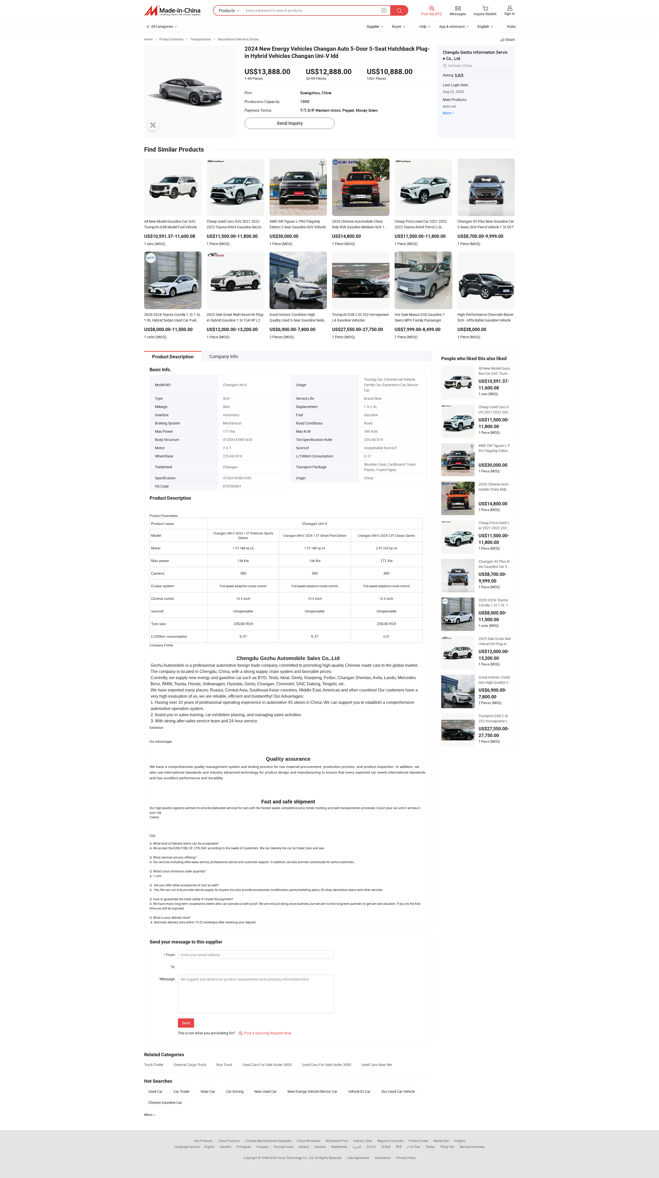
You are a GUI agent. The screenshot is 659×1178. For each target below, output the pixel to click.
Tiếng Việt (447, 1147)
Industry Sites (362, 1141)
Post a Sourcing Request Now (265, 1032)
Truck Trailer (153, 1064)
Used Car (155, 1091)
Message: (167, 978)
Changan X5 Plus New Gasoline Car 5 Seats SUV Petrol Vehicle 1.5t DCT (494, 564)
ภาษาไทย (413, 1147)
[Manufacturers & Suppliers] (172, 10)
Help (423, 26)
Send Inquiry (290, 123)
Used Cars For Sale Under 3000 (326, 1064)
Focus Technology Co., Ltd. (296, 1158)
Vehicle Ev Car (359, 1091)
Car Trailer (182, 1091)
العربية (357, 1147)
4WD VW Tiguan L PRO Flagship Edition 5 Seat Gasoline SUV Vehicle (495, 448)
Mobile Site (441, 1141)
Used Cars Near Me (376, 1064)
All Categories (162, 26)
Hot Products (203, 1141)
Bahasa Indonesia (472, 1147)
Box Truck (224, 1064)
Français (262, 1147)
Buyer (396, 26)
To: (173, 966)
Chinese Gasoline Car (165, 1102)
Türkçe (430, 1147)
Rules (511, 26)
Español (225, 1147)
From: (169, 954)
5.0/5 (459, 75)
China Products (229, 1141)
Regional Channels (390, 1141)
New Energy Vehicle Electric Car (312, 1091)
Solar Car (208, 1091)
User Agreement (358, 1158)
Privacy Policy (406, 1158)
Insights (459, 1141)
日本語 (386, 1147)
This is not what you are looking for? (206, 1032)
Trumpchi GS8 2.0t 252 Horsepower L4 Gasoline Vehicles (494, 718)
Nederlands (339, 1147)
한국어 (371, 1147)
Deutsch (320, 1147)
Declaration (383, 1158)
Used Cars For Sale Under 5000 (267, 1064)
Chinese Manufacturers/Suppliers (268, 1141)
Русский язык (283, 1147)
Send (186, 1022)
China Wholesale (308, 1141)
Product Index (418, 1141)
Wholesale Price (337, 1141)
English (209, 1147)
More (447, 112)
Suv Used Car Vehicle (398, 1091)
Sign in (509, 13)
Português (244, 1147)
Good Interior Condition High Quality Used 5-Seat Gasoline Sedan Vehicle (494, 680)
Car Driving (235, 1091)
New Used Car (265, 1091)
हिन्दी (399, 1147)
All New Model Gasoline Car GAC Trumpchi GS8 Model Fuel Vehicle (494, 371)
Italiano (304, 1147)
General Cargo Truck (190, 1064)
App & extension (452, 26)
